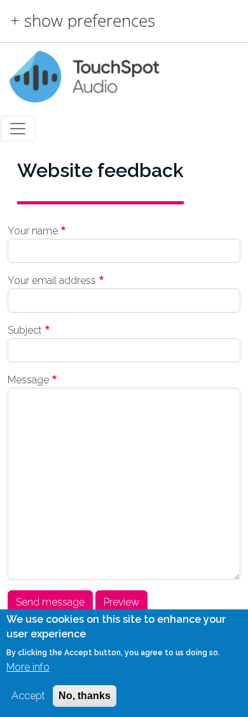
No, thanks (85, 695)
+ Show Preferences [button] (82, 21)
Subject (25, 330)
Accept (28, 696)
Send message (50, 602)
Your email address (52, 280)
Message (28, 380)
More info (28, 667)
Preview (121, 602)
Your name (33, 231)
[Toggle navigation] (18, 128)
